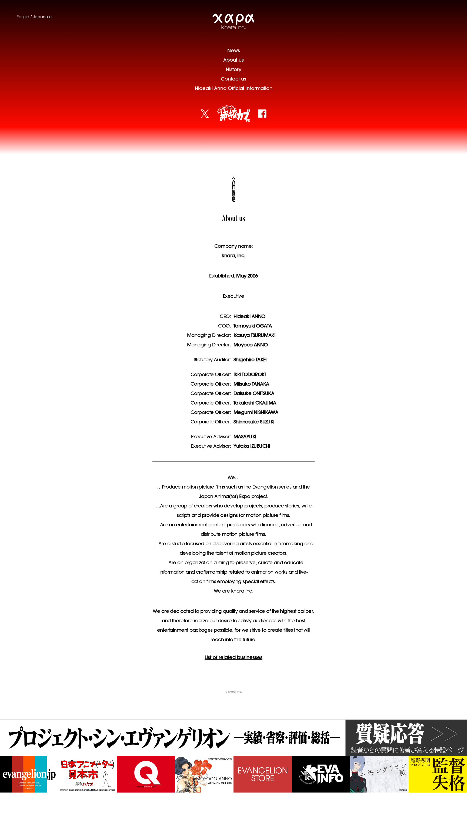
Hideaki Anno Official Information (233, 88)
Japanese (42, 16)
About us (233, 60)
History (233, 69)
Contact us (233, 79)
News (233, 50)
